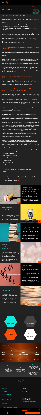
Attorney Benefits (7, 290)
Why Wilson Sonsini (25, 390)
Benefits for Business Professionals (8, 247)
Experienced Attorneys (6, 390)
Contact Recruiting (25, 395)
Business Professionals (6, 392)
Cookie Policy (24, 410)
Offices (23, 392)
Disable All (36, 412)
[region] (20, 411)
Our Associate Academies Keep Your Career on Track (30, 268)
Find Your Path (24, 387)
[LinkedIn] (27, 399)
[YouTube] (30, 399)
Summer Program (4, 402)
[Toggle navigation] (39, 2)
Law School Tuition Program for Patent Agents (30, 228)
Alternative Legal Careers (6, 394)
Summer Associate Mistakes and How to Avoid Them (30, 190)
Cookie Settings (4, 412)
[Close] (39, 409)
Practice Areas (24, 391)
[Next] (39, 369)
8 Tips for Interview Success (10, 210)
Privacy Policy (4, 406)
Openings (24, 388)
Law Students (4, 387)
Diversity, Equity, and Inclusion (6, 399)
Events (23, 394)
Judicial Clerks (4, 388)
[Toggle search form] (36, 2)
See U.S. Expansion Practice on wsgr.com (10, 180)
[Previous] (1, 369)
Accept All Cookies (29, 412)
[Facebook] (23, 399)
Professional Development (6, 400)
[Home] (15, 2)
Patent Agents (4, 391)
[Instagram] (25, 399)
